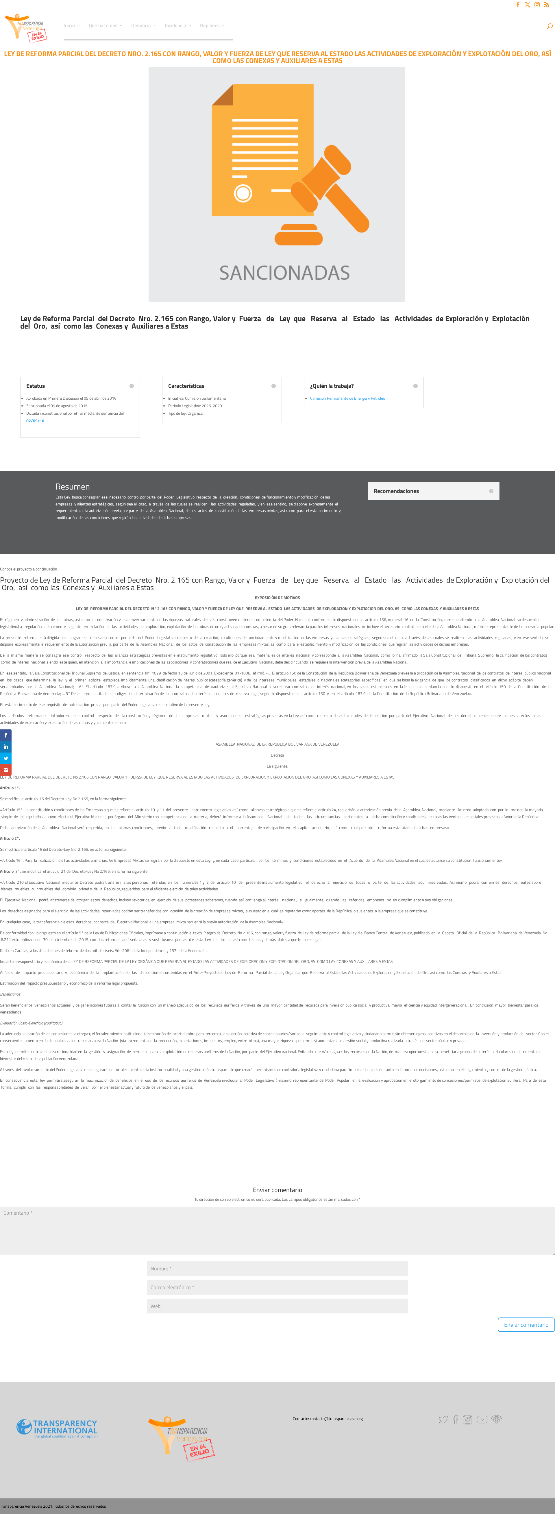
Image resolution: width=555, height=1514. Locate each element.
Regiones (210, 26)
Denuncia (141, 26)
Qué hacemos (103, 26)
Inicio (69, 26)
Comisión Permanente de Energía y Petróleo (347, 398)
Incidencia (175, 26)
